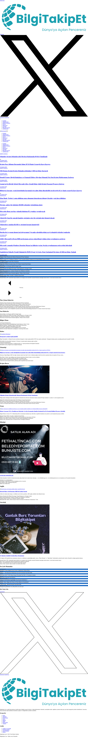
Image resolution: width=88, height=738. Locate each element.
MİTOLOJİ (5, 125)
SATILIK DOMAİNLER (6, 475)
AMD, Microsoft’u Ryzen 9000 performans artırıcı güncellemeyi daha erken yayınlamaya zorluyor (32, 239)
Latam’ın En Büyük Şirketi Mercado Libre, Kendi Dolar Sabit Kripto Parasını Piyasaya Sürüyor (32, 184)
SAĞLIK (4, 126)
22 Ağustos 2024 (3, 207)
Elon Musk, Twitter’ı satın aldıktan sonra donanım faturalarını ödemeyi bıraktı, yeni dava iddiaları (33, 198)
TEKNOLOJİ (5, 121)
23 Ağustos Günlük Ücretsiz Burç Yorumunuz (12, 555)
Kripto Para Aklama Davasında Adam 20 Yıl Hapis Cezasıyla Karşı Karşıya (25, 164)
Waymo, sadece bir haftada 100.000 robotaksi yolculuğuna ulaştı (21, 205)
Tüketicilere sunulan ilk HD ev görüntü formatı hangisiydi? (19, 224)
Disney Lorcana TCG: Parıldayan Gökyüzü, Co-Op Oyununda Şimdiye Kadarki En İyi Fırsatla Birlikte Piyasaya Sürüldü (32, 411)
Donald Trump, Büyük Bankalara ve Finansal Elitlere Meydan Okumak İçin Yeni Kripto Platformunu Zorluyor (37, 177)
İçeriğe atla (2, 0)
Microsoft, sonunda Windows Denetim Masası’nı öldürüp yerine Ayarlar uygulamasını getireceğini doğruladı (36, 245)
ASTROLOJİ (5, 128)
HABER (4, 120)
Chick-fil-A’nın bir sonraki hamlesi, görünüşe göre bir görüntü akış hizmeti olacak (27, 218)
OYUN (4, 124)
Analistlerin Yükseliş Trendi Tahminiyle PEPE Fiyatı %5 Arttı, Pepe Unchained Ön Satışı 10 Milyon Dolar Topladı (38, 252)
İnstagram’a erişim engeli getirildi (9, 336)
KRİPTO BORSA (6, 123)
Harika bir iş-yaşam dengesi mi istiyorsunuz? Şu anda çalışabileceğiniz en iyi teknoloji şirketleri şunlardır (35, 232)
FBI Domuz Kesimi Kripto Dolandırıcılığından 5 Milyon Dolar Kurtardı (24, 171)
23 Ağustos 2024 (3, 160)
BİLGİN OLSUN (6, 127)
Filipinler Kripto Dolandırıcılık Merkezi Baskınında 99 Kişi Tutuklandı (23, 156)
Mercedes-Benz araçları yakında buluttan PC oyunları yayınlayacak (22, 211)
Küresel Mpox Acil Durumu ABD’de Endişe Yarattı (13, 491)
